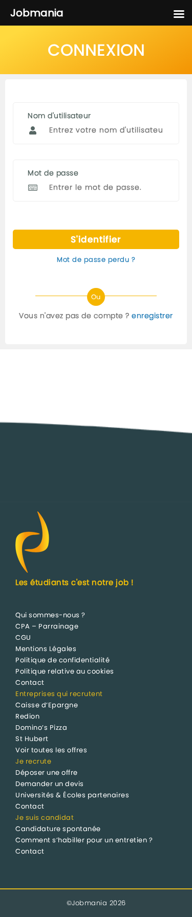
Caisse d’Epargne (46, 705)
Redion (27, 716)
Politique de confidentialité (62, 660)
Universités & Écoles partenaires (72, 795)
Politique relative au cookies (64, 671)
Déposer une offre (46, 772)
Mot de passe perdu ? (96, 259)
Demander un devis (49, 784)
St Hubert (32, 739)
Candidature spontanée (58, 829)
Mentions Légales (45, 649)
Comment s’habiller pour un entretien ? (84, 840)
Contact (30, 682)
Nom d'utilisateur (59, 115)
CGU (23, 637)
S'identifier (96, 239)
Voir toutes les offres (51, 750)
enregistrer (152, 315)
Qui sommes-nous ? (50, 615)
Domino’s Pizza (41, 727)
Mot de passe (53, 173)
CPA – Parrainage (46, 626)
